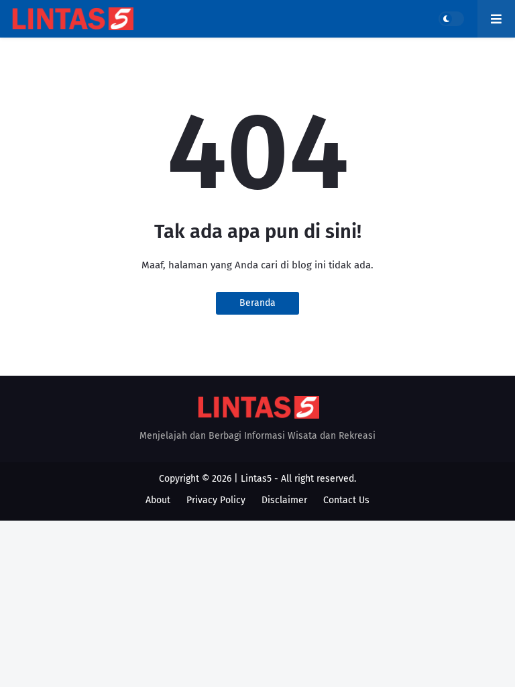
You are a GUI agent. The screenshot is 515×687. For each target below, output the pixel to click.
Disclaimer (284, 500)
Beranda (257, 303)
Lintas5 (256, 478)
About (158, 500)
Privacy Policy (215, 500)
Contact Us (346, 500)
